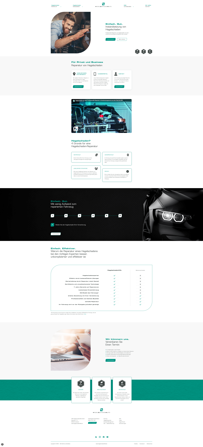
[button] (2, 444)
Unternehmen (127, 6)
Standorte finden (78, 86)
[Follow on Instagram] (100, 438)
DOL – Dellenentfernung (109, 423)
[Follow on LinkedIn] (97, 438)
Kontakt (147, 6)
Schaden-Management (108, 421)
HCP (120, 418)
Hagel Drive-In (122, 421)
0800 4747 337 (92, 420)
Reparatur (54, 6)
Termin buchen (110, 39)
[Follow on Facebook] (104, 438)
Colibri (85, 314)
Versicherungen (122, 423)
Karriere (105, 418)
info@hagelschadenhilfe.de (93, 418)
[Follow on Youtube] (108, 438)
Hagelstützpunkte (107, 420)
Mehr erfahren (122, 39)
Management (76, 6)
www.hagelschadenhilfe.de (77, 423)
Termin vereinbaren (92, 422)
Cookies (136, 443)
